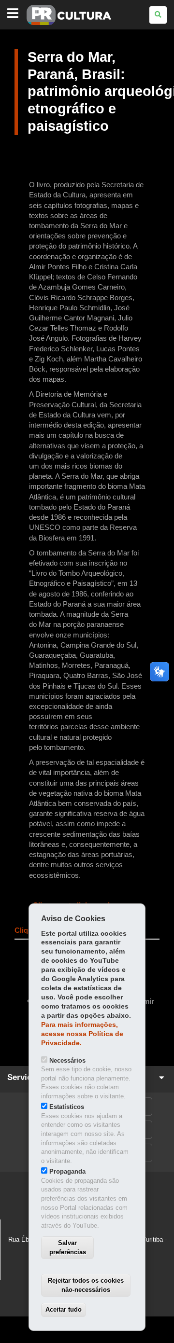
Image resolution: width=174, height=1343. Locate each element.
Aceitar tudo (63, 1309)
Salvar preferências (67, 1247)
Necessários (67, 1060)
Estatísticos (66, 1106)
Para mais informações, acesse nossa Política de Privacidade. (82, 1034)
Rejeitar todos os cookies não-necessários (86, 1285)
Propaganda (67, 1171)
